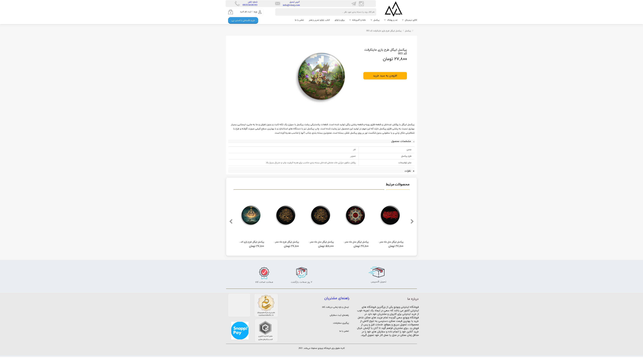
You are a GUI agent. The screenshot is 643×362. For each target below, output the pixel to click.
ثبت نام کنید (245, 11)
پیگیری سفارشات (341, 323)
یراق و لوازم (340, 20)
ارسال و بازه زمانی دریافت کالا (335, 307)
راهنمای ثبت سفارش (339, 315)
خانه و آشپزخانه (359, 20)
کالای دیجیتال (411, 20)
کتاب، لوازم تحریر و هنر (319, 20)
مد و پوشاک (392, 20)
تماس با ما (299, 20)
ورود (255, 11)
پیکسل (376, 20)
